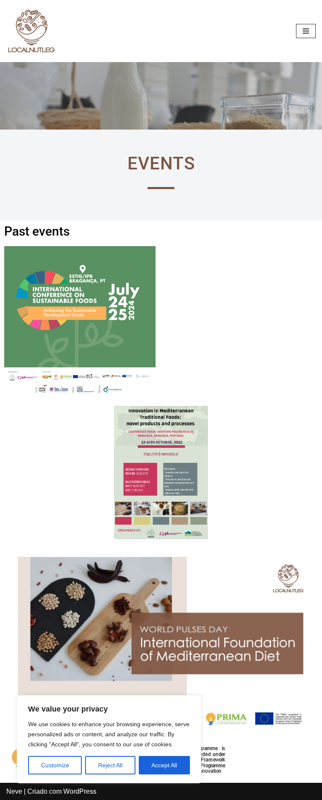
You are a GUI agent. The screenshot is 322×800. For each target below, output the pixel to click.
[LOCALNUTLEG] (31, 31)
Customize (55, 765)
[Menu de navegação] (306, 31)
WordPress (79, 791)
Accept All (164, 765)
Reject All (110, 765)
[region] (109, 739)
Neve (14, 791)
